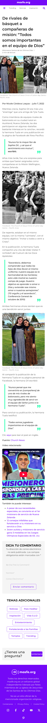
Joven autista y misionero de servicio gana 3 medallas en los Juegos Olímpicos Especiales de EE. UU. (26, 532)
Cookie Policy (39, 704)
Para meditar (30, 609)
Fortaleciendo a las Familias (23, 629)
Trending (12, 8)
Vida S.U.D (32, 615)
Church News (18, 440)
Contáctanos (8, 704)
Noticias (22, 8)
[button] (4, 8)
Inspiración (33, 8)
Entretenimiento (23, 622)
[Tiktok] (23, 710)
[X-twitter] (39, 710)
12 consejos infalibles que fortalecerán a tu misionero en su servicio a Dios (24, 523)
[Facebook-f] (15, 710)
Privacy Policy (23, 704)
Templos (15, 636)
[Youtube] (31, 710)
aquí (9, 435)
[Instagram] (8, 710)
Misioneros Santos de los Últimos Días (17, 50)
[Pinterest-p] (23, 718)
